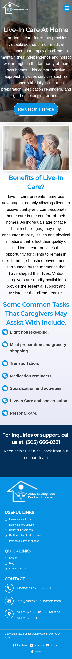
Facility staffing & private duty (25, 535)
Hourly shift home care (21, 530)
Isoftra (8, 637)
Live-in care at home (20, 519)
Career (13, 558)
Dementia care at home (22, 524)
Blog (11, 563)
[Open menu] (67, 8)
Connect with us (18, 568)
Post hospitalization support (24, 541)
